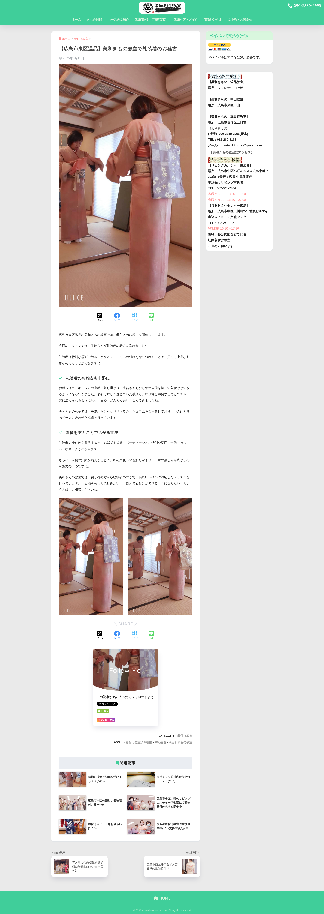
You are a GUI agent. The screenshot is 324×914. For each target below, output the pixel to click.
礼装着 (161, 742)
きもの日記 (94, 19)
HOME (164, 898)
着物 (149, 742)
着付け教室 (184, 736)
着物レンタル (213, 19)
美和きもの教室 (181, 742)
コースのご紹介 (118, 19)
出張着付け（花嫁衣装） (151, 19)
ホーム (76, 19)
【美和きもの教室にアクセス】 (231, 152)
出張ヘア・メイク (186, 19)
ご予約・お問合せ (240, 19)
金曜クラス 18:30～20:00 (227, 200)
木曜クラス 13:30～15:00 (227, 194)
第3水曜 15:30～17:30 (223, 228)
